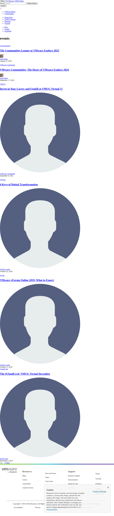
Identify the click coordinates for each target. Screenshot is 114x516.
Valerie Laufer (5, 269)
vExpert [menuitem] (7, 23)
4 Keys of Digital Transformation (19, 184)
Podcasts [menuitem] (7, 21)
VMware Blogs (9, 12)
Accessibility (18, 507)
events (2, 275)
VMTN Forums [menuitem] (10, 19)
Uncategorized (5, 46)
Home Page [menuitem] (8, 17)
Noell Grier (4, 459)
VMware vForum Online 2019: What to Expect (27, 280)
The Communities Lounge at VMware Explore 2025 (29, 50)
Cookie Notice (52, 509)
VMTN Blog (19, 1)
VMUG (3, 84)
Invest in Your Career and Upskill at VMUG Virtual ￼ (31, 88)
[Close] (108, 487)
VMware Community (7, 65)
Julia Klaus (4, 59)
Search (2, 3)
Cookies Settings (99, 491)
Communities (9, 14)
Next (8, 463)
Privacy (37, 507)
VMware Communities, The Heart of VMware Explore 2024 (34, 69)
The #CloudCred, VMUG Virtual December (25, 373)
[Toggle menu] (1, 8)
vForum (3, 180)
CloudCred (4, 369)
